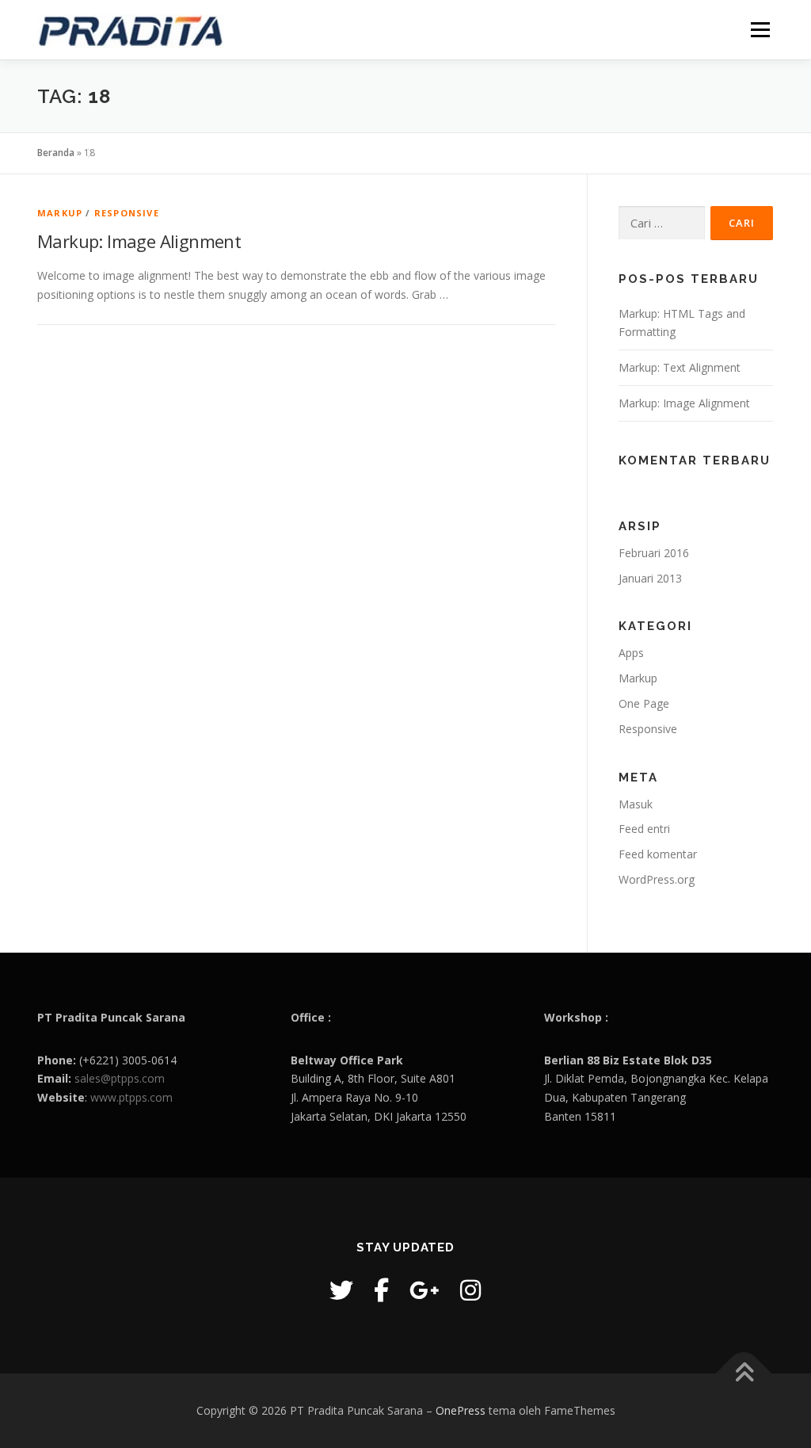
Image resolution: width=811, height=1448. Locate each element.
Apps (631, 652)
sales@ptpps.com (119, 1078)
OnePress (460, 1410)
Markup (59, 213)
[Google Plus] (424, 1290)
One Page (644, 703)
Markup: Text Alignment (680, 367)
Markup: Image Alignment (139, 241)
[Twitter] (341, 1290)
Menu (760, 29)
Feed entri (644, 828)
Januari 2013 (650, 578)
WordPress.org (657, 879)
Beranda (55, 152)
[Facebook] (381, 1290)
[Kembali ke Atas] (744, 1374)
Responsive (126, 213)
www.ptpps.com (131, 1097)
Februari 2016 (654, 552)
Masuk (636, 804)
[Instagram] (470, 1290)
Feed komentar (658, 854)
